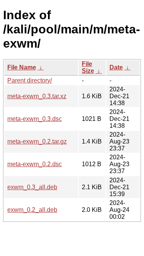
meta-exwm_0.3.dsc (34, 119)
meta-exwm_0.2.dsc (34, 164)
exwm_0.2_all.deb (32, 209)
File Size (88, 67)
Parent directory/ (29, 80)
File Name (21, 67)
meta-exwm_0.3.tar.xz (36, 96)
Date (116, 67)
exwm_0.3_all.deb (32, 187)
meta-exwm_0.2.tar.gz (37, 141)
